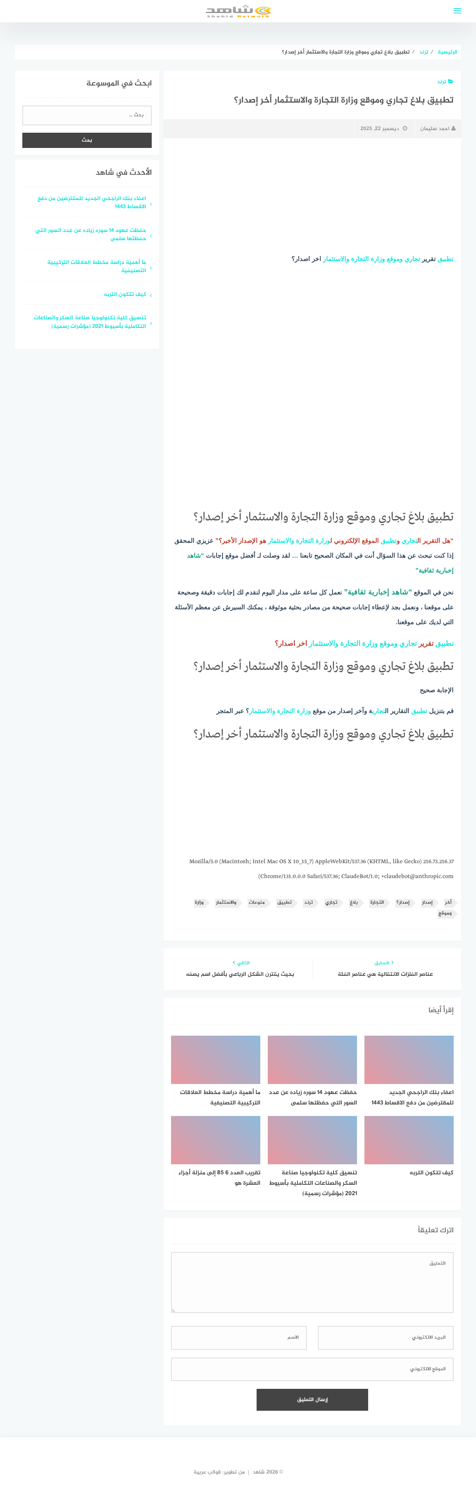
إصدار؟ (402, 903)
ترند (441, 82)
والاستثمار (336, 258)
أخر (448, 903)
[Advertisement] (312, 200)
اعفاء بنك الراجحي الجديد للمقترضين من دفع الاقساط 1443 (92, 203)
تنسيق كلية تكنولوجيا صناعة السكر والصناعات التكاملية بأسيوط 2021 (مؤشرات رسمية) (90, 322)
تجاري (412, 258)
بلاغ (354, 903)
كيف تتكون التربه (124, 295)
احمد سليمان (435, 129)
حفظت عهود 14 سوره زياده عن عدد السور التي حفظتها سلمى (90, 235)
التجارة (360, 258)
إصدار (427, 903)
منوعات (257, 903)
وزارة (378, 258)
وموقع (395, 258)
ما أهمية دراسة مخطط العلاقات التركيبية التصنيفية (96, 267)
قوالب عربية (207, 1472)
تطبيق (446, 258)
